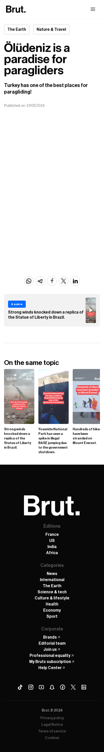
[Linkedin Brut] (84, 687)
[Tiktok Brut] (20, 687)
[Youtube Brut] (41, 687)
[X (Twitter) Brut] (73, 687)
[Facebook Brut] (63, 687)
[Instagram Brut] (31, 687)
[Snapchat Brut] (52, 687)
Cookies (52, 738)
